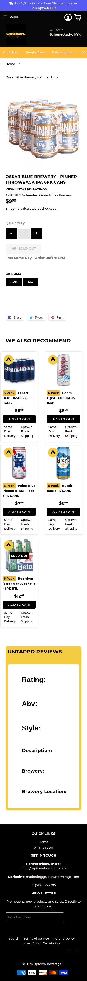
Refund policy (64, 938)
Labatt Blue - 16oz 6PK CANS (15, 398)
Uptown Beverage (47, 964)
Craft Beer (11, 52)
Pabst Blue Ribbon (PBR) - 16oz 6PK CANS (19, 490)
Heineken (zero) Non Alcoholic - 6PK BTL (19, 583)
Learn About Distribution (42, 943)
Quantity (15, 223)
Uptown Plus (47, 8)
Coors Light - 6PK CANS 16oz (61, 398)
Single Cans (35, 52)
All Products (43, 847)
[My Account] (68, 17)
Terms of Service (36, 938)
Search (14, 938)
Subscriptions (62, 52)
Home (10, 64)
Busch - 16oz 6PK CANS (60, 488)
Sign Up (72, 917)
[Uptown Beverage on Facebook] (68, 952)
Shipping (13, 208)
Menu (13, 17)
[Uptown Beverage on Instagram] (76, 952)
